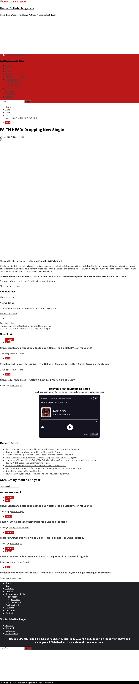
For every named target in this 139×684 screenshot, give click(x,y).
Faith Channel (11, 633)
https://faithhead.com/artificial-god (38, 281)
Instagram (16, 85)
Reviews (9, 74)
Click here (4, 286)
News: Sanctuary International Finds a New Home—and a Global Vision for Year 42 (46, 348)
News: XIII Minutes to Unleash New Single (24, 471)
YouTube (9, 625)
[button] (69, 48)
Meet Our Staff (12, 88)
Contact (9, 96)
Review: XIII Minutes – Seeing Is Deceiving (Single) (28, 462)
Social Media (11, 79)
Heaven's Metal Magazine (17, 8)
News (7, 68)
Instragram (10, 630)
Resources (10, 93)
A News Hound (17, 136)
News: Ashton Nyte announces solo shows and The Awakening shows (37, 473)
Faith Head (10, 323)
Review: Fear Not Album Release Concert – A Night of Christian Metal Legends (41, 457)
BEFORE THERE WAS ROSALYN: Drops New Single (25, 328)
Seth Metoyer (17, 353)
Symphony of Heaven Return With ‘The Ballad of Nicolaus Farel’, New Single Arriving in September (55, 364)
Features (9, 71)
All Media (9, 90)
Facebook (15, 82)
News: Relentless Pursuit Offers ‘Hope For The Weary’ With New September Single (43, 468)
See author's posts (8, 313)
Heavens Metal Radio (15, 76)
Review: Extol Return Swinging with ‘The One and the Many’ (32, 452)
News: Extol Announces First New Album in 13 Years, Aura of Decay (37, 379)
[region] (69, 36)
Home (8, 65)
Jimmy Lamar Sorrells (19, 527)
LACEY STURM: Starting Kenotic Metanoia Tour (26, 326)
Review (8, 516)
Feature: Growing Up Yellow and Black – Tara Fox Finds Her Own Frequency (39, 454)
